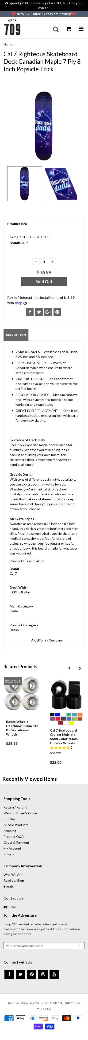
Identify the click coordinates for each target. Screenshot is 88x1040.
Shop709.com (29, 1003)
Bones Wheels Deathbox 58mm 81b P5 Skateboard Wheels (22, 728)
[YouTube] (54, 974)
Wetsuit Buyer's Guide (20, 813)
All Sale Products (16, 825)
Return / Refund (15, 807)
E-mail (11, 907)
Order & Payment (16, 842)
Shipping (10, 831)
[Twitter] (20, 974)
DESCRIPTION (16, 334)
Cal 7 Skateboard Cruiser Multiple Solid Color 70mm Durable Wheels (64, 736)
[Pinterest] (31, 974)
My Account (12, 848)
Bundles (9, 819)
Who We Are (13, 875)
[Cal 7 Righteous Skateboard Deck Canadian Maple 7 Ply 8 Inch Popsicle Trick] (44, 126)
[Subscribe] (78, 946)
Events (9, 886)
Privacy (9, 854)
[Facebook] (9, 974)
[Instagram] (43, 974)
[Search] (56, 29)
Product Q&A (14, 837)
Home (8, 44)
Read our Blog (14, 880)
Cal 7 (24, 243)
